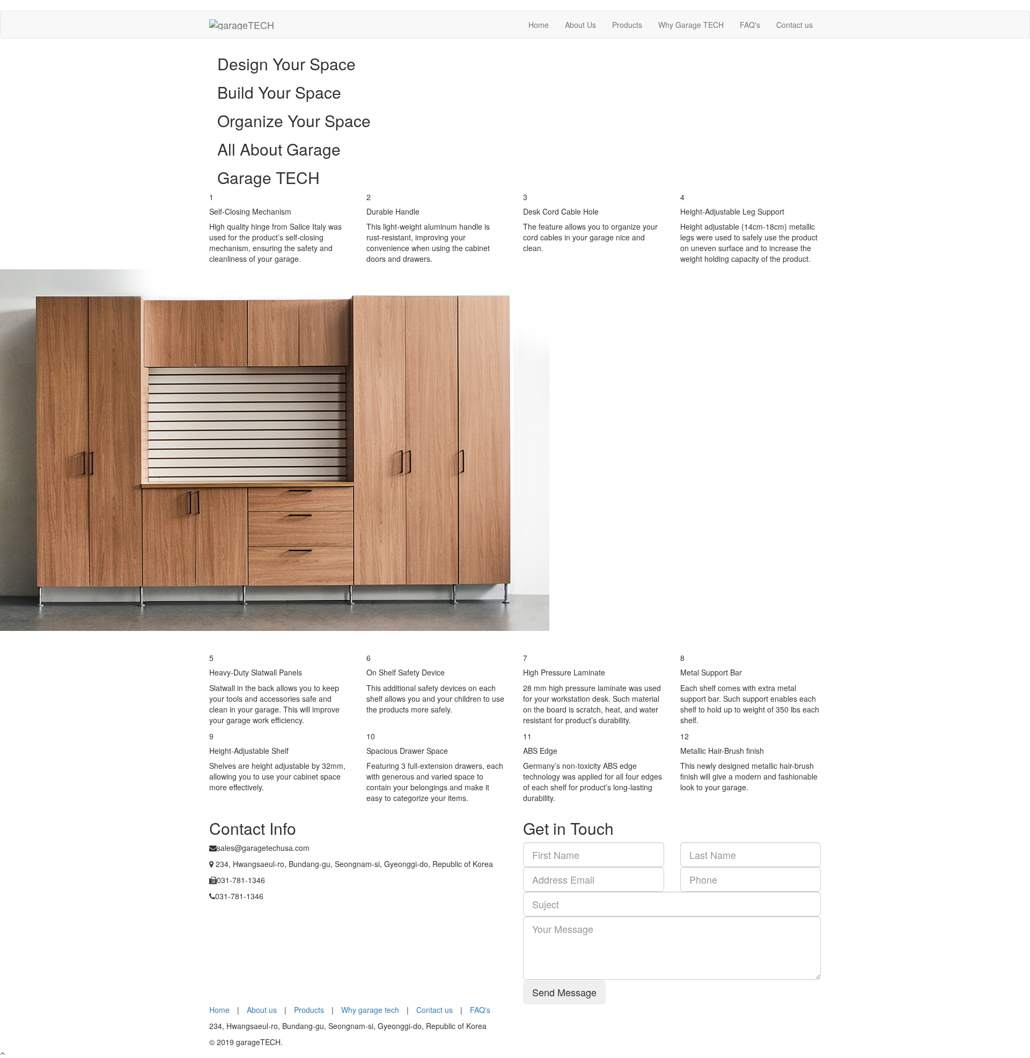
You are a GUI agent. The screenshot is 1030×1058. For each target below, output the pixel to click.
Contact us (794, 24)
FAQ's (750, 24)
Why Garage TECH (691, 24)
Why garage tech (370, 1009)
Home (538, 24)
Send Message (564, 992)
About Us (580, 24)
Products (627, 24)
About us (262, 1009)
